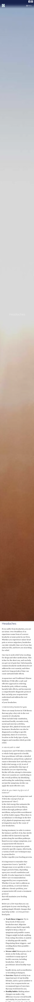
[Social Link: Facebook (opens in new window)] (29, 1)
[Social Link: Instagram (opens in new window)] (32, 1)
